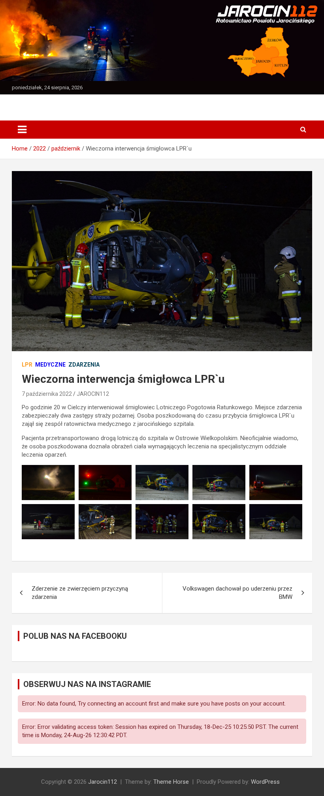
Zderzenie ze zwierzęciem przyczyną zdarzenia (80, 592)
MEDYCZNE (50, 364)
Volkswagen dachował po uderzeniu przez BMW (237, 592)
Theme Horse (171, 781)
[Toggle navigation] (22, 129)
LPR (27, 364)
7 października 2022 (47, 394)
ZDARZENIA (84, 364)
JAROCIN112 (93, 394)
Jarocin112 (102, 781)
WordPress (265, 781)
